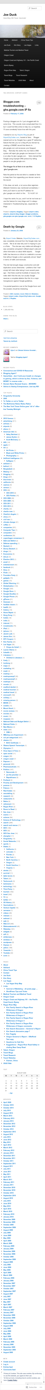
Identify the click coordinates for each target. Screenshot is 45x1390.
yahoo (5, 947)
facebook (6, 567)
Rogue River (8, 806)
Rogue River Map (10, 70)
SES (5, 830)
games (5, 580)
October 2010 (8, 1193)
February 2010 (8, 1214)
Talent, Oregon (25, 70)
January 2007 (8, 1312)
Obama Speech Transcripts (13, 745)
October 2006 (8, 1320)
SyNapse (9, 461)
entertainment (8, 564)
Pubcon (6, 788)
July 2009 (7, 1232)
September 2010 (9, 1195)
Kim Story (17, 45)
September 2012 (9, 1131)
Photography (11, 455)
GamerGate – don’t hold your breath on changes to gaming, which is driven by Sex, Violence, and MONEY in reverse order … (22, 378)
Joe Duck (10, 14)
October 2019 (8, 1105)
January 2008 (8, 1280)
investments (8, 626)
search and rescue (10, 825)
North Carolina (12, 860)
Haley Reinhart (12, 434)
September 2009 (9, 1227)
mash (5, 671)
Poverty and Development (13, 782)
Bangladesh (7, 469)
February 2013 (8, 1118)
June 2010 (7, 1203)
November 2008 (9, 1254)
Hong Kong (7, 615)
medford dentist (9, 687)
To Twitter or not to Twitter (13, 401)
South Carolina (12, 865)
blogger (22, 214)
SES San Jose (8, 833)
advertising (7, 421)
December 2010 (9, 1187)
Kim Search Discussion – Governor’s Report (23, 1028)
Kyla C (13, 350)
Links (36, 45)
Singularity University (11, 396)
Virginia (9, 868)
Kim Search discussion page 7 (18, 1031)
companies (7, 527)
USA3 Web (22, 80)
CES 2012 (7, 506)
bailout (6, 466)
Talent (5, 878)
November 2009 (9, 1222)
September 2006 (9, 1323)
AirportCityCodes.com (11, 137)
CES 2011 (7, 503)
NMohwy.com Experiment (13, 735)
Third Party (7, 889)
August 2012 (8, 1134)
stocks (5, 870)
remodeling (7, 793)
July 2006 (7, 1328)
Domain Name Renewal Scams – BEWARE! (19, 384)
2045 (5, 398)
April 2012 (7, 1145)
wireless (6, 939)
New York (10, 857)
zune (5, 955)
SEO (11, 294)
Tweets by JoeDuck (10, 341)
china (5, 517)
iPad (5, 628)
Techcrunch (7, 881)
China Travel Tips (27, 40)
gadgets (6, 578)
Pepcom (6, 761)
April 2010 (7, 1208)
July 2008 (7, 1264)
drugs (5, 551)
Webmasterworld (9, 926)
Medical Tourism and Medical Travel (16, 50)
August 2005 (8, 1352)
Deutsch (6, 546)
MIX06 (5, 703)
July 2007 (7, 1296)
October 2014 (8, 1107)
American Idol (8, 431)
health (5, 607)
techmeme (7, 884)
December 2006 (9, 1315)
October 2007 (8, 1288)
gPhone (6, 599)
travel (22, 294)
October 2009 (8, 1224)
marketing (7, 668)
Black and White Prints (15, 453)
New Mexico (8, 727)
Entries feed (8, 1367)
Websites (35, 294)
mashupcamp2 (9, 676)
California (10, 849)
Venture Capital (9, 907)
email (5, 562)
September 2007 (9, 1291)
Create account (9, 1361)
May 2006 (6, 1333)
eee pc (5, 556)
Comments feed (9, 1369)
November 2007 (9, 1286)
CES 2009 (7, 501)
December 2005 (9, 1347)
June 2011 (7, 1171)
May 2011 (6, 1174)
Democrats (10, 772)
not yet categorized (10, 737)
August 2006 (8, 1326)
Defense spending (10, 543)
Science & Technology (12, 820)
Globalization (8, 586)
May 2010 (6, 1206)
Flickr (5, 572)
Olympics (7, 748)
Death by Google (13, 226)
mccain (6, 684)
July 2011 (7, 1169)
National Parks (9, 724)
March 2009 (7, 1243)
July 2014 (7, 1110)
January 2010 (8, 1217)
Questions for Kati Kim (15, 1042)
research (6, 796)
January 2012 (8, 1153)
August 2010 (8, 1198)
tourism (17, 294)
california (7, 482)
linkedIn (6, 652)
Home (6, 40)
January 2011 (8, 1185)
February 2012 (8, 1150)
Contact (6, 85)
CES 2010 (10, 493)
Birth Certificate (12, 743)
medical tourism (9, 689)
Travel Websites (9, 80)
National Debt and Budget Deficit (15, 721)
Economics (7, 554)
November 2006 (9, 1317)
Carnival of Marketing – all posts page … (22, 989)
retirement (7, 804)
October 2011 (8, 1161)
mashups (6, 681)
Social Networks (9, 841)
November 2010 (9, 1190)
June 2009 (7, 1235)
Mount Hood (8, 708)
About (32, 80)
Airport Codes (11, 238)
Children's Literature (14, 657)
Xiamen (6, 945)
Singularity (7, 838)
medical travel (8, 692)
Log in (5, 1364)
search (5, 298)
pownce (6, 785)
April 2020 (7, 1102)
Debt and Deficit (9, 540)
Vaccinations (8, 905)
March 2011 (7, 1179)
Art (4, 447)
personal (6, 764)
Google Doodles (9, 594)
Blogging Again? (22, 357)
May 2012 (6, 1142)
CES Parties (11, 495)
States (5, 846)
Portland (6, 780)
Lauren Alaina (8, 649)
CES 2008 (7, 498)
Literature (7, 655)
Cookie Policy (12, 1380)
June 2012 (7, 1139)
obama (6, 740)
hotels (5, 618)
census (6, 487)
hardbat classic (9, 604)
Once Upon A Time (10, 751)
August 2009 (8, 1230)
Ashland (14, 40)
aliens (5, 429)
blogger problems (32, 214)
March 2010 (7, 1211)
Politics (6, 769)
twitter (5, 900)
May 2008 (6, 1270)
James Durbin (11, 437)
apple (5, 445)
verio (29, 216)
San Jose (6, 812)
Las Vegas (27, 45)
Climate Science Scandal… (27, 350)
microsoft (7, 695)
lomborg (6, 663)
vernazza (6, 910)
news (5, 729)
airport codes (34, 211)
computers (7, 532)
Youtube (6, 953)
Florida (9, 854)
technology (7, 886)
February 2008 (8, 1278)
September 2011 (9, 1163)
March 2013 (7, 1115)
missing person (9, 700)
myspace (6, 719)
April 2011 (7, 1177)
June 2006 (7, 1331)
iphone (6, 631)
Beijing (6, 471)
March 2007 (7, 1307)
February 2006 (8, 1342)
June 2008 (7, 1267)
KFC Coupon (8, 639)
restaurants (7, 798)
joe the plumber (12, 774)
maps (5, 665)
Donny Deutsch (9, 548)
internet (6, 623)
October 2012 (8, 1129)
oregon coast (8, 759)
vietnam (6, 915)
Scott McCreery (12, 439)
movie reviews (8, 711)
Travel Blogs (8, 75)
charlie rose (7, 511)
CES (5, 490)
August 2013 (8, 1113)
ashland (6, 463)
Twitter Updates (10, 338)
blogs (5, 477)
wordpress (7, 942)
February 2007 (8, 1310)
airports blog (14, 214)
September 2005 (9, 1349)
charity (6, 508)
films (5, 570)
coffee (5, 524)
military (6, 697)
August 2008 (8, 1262)
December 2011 (9, 1155)
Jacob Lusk (7, 633)
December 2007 (9, 1283)
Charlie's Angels (9, 514)
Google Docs (8, 591)
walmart (6, 918)
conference (7, 535)
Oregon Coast (9, 55)
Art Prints (10, 450)
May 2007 (6, 1302)
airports (13, 211)
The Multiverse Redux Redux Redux (17, 403)
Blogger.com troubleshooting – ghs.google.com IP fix (17, 105)
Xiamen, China (12, 1060)
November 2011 (9, 1158)
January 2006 (8, 1344)
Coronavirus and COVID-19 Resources (18, 370)
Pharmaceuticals (9, 766)
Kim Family (7, 642)
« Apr (11, 1093)
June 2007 (7, 1299)
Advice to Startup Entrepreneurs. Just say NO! (21, 386)
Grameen (6, 602)
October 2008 (8, 1256)
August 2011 (8, 1166)
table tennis (7, 876)
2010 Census (8, 418)
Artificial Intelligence (11, 458)
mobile (6, 705)
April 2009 (7, 1240)
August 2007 (8, 1294)
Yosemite (6, 950)
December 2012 (9, 1123)
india (5, 620)
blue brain (7, 479)
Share (5, 319)
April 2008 (7, 1272)
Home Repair (8, 612)
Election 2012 (8, 559)
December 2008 (9, 1251)
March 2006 (7, 1339)
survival (6, 873)
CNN (8, 732)
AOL (5, 442)
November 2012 (9, 1126)
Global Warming (9, 583)
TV (4, 897)
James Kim (7, 636)
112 (39, 102)
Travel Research (21, 75)
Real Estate (7, 790)
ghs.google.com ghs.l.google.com (15, 216)
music (5, 716)
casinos (6, 485)
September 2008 (9, 1259)
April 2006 (7, 1336)
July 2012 (7, 1137)
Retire (5, 801)
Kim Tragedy (11, 1034)
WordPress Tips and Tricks (16, 991)
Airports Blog (22, 134)
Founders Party (9, 575)
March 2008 (7, 1275)
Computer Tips (9, 530)
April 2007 (7, 1304)
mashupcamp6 (9, 679)
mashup (6, 673)
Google (38, 296)
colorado (9, 852)
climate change (9, 522)
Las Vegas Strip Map (14, 983)
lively (5, 660)
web (4, 921)
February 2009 (8, 1246)
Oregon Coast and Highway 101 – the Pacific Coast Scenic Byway (21, 62)
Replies (36, 216)
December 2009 (9, 1219)
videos (5, 913)
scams (5, 814)
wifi (4, 934)
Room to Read (8, 809)
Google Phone (8, 596)
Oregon (9, 862)
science (6, 817)
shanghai (6, 836)
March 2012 (7, 1147)
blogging (19, 211)
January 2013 (8, 1121)
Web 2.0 (28, 294)
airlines (6, 423)
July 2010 (7, 1201)
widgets (6, 931)
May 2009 (6, 1238)
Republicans (11, 777)
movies (6, 713)
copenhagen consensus (12, 538)
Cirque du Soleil (12, 647)
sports (5, 844)
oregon (6, 756)
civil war (6, 519)
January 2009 (8, 1248)
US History (7, 902)
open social (7, 753)
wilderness (7, 937)
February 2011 (8, 1182)
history (6, 610)
